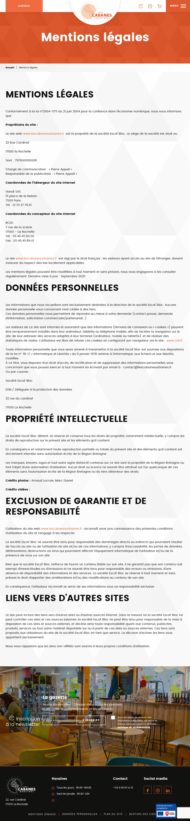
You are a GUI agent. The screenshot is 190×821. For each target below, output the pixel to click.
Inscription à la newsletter (23, 722)
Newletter (140, 6)
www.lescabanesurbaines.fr (44, 133)
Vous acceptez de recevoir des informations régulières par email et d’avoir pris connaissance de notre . (137, 722)
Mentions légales (42, 814)
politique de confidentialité (134, 727)
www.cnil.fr (174, 340)
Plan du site (113, 814)
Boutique (159, 6)
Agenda (24, 6)
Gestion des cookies (145, 814)
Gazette (150, 6)
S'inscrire (91, 720)
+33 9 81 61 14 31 (123, 787)
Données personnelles (79, 814)
